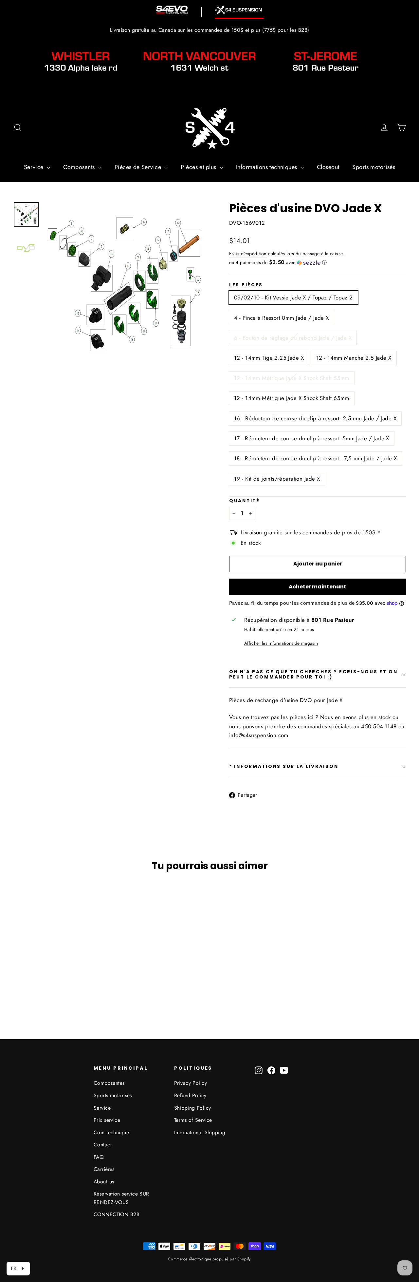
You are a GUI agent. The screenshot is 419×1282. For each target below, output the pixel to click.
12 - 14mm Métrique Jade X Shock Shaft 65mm (291, 398)
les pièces (246, 285)
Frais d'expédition (248, 253)
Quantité (244, 501)
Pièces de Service (139, 167)
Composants (80, 167)
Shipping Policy (192, 1108)
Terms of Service (193, 1120)
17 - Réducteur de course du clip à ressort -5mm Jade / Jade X (311, 438)
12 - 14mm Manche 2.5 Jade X (353, 358)
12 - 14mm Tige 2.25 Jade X (269, 358)
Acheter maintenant (317, 586)
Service (34, 167)
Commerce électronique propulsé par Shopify (209, 1259)
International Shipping (199, 1132)
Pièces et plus (199, 167)
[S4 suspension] (239, 10)
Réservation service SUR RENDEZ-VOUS (121, 1198)
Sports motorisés (373, 167)
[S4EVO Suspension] (171, 10)
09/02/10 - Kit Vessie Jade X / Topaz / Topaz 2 (293, 297)
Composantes (109, 1083)
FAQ (98, 1157)
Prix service (107, 1120)
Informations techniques (267, 167)
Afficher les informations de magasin (281, 643)
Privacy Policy (190, 1083)
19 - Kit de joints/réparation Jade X (277, 479)
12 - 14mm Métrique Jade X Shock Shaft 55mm (291, 378)
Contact (103, 1144)
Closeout (328, 167)
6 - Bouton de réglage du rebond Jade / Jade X (293, 338)
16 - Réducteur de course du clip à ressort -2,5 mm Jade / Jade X (315, 418)
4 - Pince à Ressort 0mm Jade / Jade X (281, 318)
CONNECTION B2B (116, 1214)
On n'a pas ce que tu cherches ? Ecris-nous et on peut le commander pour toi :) (313, 674)
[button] (317, 262)
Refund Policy (190, 1095)
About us (104, 1181)
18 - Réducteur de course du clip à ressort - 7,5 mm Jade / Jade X (315, 458)
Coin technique (111, 1132)
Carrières (104, 1169)
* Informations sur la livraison (283, 766)
